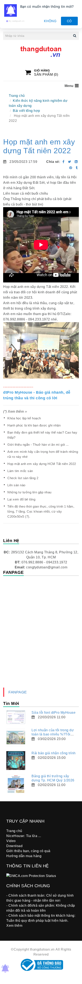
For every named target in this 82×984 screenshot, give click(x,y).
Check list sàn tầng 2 (22, 478)
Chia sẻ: (53, 161)
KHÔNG (50, 21)
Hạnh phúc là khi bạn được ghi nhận (34, 425)
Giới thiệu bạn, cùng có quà (28, 851)
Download (14, 846)
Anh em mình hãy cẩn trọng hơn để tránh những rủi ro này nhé (42, 454)
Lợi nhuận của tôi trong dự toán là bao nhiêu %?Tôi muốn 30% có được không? (53, 734)
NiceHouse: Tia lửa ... (23, 836)
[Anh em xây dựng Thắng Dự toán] (71, 168)
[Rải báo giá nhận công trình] (15, 760)
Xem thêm (14, 925)
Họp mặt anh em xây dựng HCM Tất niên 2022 (41, 464)
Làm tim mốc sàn (20, 471)
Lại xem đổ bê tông (21, 499)
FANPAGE (17, 692)
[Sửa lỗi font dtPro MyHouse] (15, 717)
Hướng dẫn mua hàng (23, 856)
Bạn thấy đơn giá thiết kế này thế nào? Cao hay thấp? (42, 435)
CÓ (69, 21)
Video (11, 841)
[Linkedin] (76, 161)
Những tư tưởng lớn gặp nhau (29, 492)
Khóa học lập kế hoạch (24, 418)
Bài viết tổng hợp (26, 110)
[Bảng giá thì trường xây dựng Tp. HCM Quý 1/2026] (15, 783)
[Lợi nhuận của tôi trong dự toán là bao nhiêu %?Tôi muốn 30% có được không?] (15, 737)
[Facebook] (63, 161)
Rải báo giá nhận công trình (54, 753)
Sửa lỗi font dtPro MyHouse (53, 712)
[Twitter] (69, 161)
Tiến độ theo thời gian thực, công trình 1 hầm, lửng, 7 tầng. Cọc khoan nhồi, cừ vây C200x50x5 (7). (40, 511)
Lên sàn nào (16, 485)
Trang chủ (17, 95)
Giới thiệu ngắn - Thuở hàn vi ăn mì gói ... (38, 444)
